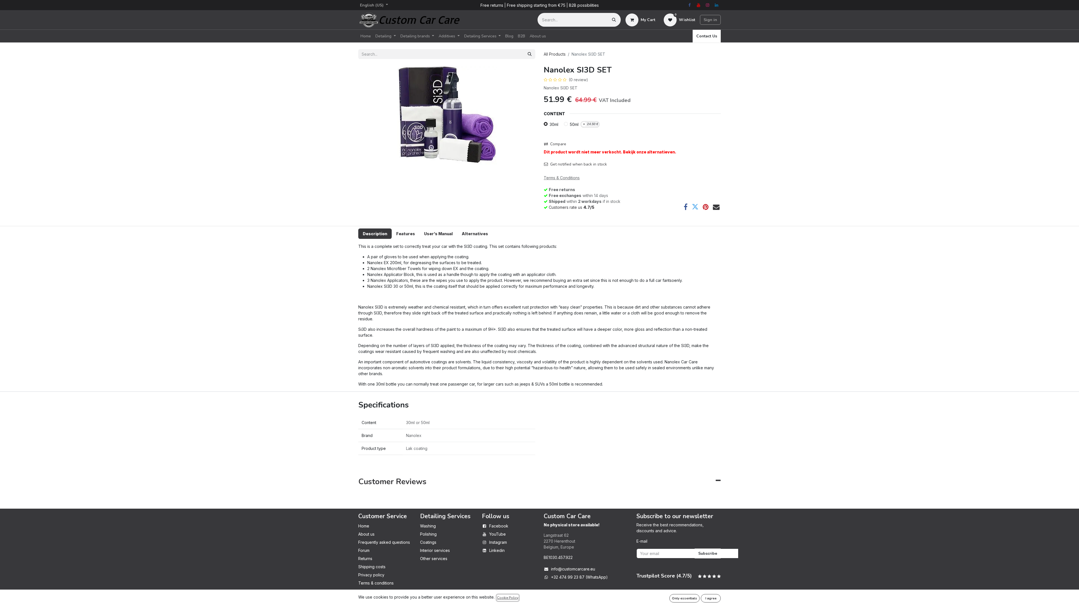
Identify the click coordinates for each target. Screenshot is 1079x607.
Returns (365, 558)
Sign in (710, 19)
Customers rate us (571, 207)
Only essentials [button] (684, 598)
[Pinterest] (706, 206)
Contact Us (706, 36)
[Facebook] (689, 5)
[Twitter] (695, 206)
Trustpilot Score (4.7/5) (664, 575)
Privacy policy (371, 574)
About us (366, 534)
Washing (428, 526)
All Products (555, 54)
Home (363, 526)
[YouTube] (698, 5)
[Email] (716, 206)
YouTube (497, 534)
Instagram (498, 542)
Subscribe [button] (707, 553)
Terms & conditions (376, 583)
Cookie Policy (507, 597)
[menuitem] (365, 36)
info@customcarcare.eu (573, 569)
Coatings (428, 542)
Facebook (498, 526)
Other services (433, 558)
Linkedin (497, 550)
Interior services (435, 550)
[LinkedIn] (716, 5)
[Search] (614, 20)
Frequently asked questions (384, 542)
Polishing (428, 534)
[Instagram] (707, 5)
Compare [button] (558, 144)
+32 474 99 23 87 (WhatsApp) (579, 577)
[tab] (375, 233)
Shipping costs (372, 566)
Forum (364, 550)
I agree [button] (711, 598)
